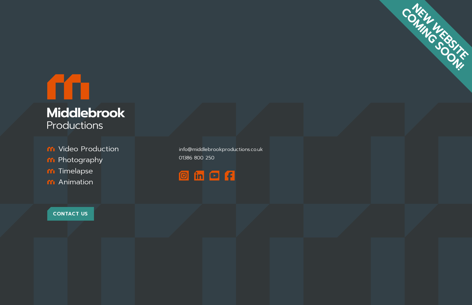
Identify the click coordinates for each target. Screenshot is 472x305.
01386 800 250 (196, 158)
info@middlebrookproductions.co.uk (221, 149)
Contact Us (70, 214)
